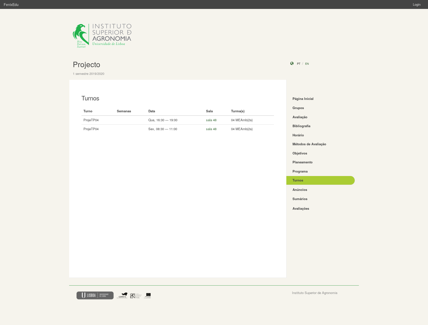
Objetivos (300, 153)
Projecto (86, 64)
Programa (300, 171)
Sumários (300, 198)
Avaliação (300, 117)
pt (298, 63)
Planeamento (303, 162)
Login (417, 4)
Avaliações (301, 208)
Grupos (298, 107)
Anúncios (300, 189)
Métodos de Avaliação (309, 144)
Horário (298, 135)
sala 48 (211, 120)
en (307, 63)
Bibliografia (301, 125)
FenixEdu (11, 4)
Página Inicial (303, 98)
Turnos (298, 180)
